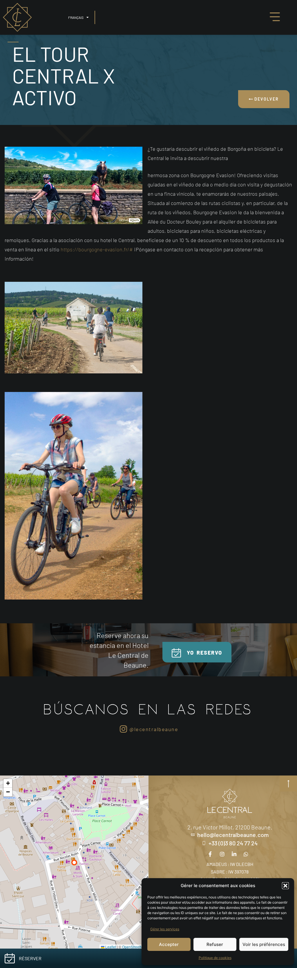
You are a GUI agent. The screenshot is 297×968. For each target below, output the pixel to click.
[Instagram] (222, 854)
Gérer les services (164, 929)
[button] (285, 886)
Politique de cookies (215, 958)
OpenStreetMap (134, 946)
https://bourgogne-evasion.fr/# (97, 249)
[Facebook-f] (210, 854)
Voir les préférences (263, 944)
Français (76, 17)
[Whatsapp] (246, 854)
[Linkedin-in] (234, 854)
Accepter (169, 944)
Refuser (215, 944)
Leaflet (110, 946)
